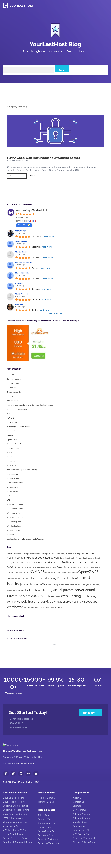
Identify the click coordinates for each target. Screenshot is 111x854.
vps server (56, 596)
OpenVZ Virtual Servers (15, 814)
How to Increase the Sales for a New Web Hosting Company (30, 405)
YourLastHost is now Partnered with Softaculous (25, 539)
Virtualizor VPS (10, 826)
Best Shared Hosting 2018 (75, 554)
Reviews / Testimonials (84, 838)
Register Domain (46, 798)
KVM (9, 414)
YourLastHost (28, 607)
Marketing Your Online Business (19, 427)
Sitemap (77, 806)
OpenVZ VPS (12, 440)
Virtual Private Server (15, 483)
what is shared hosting (67, 601)
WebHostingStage (14, 526)
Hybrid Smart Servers (13, 834)
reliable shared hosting (43, 578)
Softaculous (11, 465)
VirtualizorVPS (12, 491)
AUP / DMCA (9, 782)
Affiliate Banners (81, 818)
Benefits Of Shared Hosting (37, 554)
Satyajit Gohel (20, 231)
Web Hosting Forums (15, 509)
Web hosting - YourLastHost (31, 210)
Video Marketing (13, 478)
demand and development (25, 567)
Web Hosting (71, 596)
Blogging (10, 375)
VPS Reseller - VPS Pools (15, 830)
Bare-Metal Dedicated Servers (18, 842)
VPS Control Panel (82, 834)
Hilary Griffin (20, 283)
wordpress (15, 607)
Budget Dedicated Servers (16, 838)
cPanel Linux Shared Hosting (22, 563)
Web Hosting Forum (15, 504)
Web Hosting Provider (15, 513)
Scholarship (11, 453)
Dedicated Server (13, 383)
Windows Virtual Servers (15, 822)
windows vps (89, 601)
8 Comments (37, 176)
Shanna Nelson (21, 252)
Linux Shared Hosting (13, 798)
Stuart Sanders (21, 241)
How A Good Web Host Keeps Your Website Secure (55, 131)
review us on (23, 225)
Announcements (46, 823)
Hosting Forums (13, 401)
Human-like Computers (21, 572)
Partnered (10, 578)
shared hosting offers (34, 584)
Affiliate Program (81, 814)
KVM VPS (10, 418)
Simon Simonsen (21, 294)
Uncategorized (12, 474)
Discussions (11, 388)
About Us (77, 798)
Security (10, 457)
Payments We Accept (48, 843)
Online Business (72, 572)
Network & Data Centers (85, 842)
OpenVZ (10, 435)
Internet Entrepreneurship (17, 409)
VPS (8, 500)
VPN (8, 496)
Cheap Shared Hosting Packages (71, 558)
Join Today (89, 712)
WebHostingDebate (14, 522)
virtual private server (68, 590)
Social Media (69, 585)
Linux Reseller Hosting (14, 802)
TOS (37, 782)
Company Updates (14, 379)
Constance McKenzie (23, 262)
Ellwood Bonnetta (22, 273)
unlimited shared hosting (37, 590)
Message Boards (13, 431)
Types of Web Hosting (14, 590)
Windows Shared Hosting (15, 806)
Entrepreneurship (14, 392)
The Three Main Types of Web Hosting (22, 470)
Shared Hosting (13, 461)
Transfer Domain (46, 802)
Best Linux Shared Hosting (56, 554)
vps (34, 596)
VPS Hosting (45, 596)
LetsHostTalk (12, 422)
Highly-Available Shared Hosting (45, 567)
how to (61, 567)
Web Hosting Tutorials (15, 517)
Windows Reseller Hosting (16, 810)
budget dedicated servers (43, 557)
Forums (10, 396)
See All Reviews (55, 313)
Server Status (79, 810)
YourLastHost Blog (55, 44)
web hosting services (37, 601)
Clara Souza (19, 304)
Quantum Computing (15, 444)
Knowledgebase (46, 827)
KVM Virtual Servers (13, 818)
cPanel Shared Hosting (46, 562)
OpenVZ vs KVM (46, 831)
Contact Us (78, 802)
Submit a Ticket (46, 819)
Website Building (13, 530)
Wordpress (11, 535)
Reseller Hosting (13, 448)
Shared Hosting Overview (56, 585)
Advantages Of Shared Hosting (17, 554)
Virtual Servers (12, 487)
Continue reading (18, 177)
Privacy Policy (25, 782)
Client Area (43, 815)
